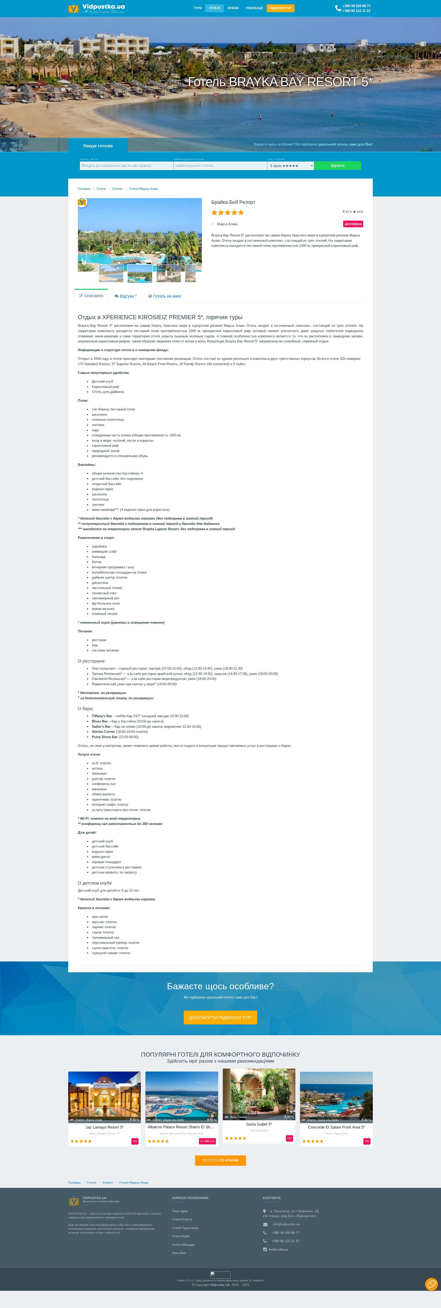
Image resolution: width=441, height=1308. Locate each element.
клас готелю (276, 159)
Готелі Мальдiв (183, 1244)
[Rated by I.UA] (220, 1275)
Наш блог (179, 1253)
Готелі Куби (180, 1236)
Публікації (254, 8)
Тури (198, 8)
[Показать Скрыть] (431, 1284)
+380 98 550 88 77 (356, 6)
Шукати (338, 166)
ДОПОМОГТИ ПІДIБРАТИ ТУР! (220, 1017)
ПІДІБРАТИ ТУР (280, 8)
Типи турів (179, 1211)
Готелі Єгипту (182, 1219)
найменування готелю (189, 159)
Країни (233, 8)
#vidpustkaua (278, 1249)
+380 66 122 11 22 (356, 11)
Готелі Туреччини (185, 1228)
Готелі (214, 8)
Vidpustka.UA (220, 1285)
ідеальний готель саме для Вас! (345, 144)
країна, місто (89, 159)
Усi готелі (220, 1160)
